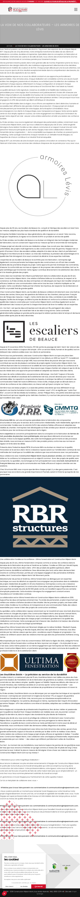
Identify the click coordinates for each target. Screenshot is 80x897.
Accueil (9, 46)
